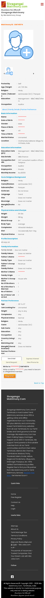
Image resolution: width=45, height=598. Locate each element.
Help (13, 505)
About (4, 109)
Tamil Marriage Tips (19, 532)
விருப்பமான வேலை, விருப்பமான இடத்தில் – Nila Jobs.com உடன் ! (21, 545)
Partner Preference (28, 109)
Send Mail (11, 358)
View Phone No (33, 362)
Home (13, 494)
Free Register (16, 497)
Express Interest (32, 359)
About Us (14, 529)
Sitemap (14, 526)
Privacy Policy (16, 539)
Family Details (14, 109)
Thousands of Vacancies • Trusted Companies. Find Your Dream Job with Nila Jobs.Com (22, 554)
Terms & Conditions (19, 535)
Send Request (11, 362)
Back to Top (39, 383)
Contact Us (15, 502)
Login (13, 509)
